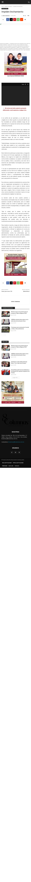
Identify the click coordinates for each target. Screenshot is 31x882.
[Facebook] (7, 19)
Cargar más (14, 377)
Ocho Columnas (6, 15)
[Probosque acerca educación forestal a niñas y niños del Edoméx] (6, 329)
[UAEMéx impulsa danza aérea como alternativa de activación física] (6, 322)
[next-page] (5, 335)
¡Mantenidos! (26, 291)
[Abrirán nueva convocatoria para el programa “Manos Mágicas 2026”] (6, 314)
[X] (11, 19)
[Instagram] (15, 452)
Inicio (3, 6)
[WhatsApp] (18, 19)
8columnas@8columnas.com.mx (16, 442)
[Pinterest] (14, 19)
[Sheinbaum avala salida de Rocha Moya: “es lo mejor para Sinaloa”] (6, 364)
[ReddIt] (21, 19)
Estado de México (8, 6)
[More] (25, 19)
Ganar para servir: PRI (7, 291)
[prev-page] (2, 335)
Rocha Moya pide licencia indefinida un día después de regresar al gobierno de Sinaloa (20, 371)
